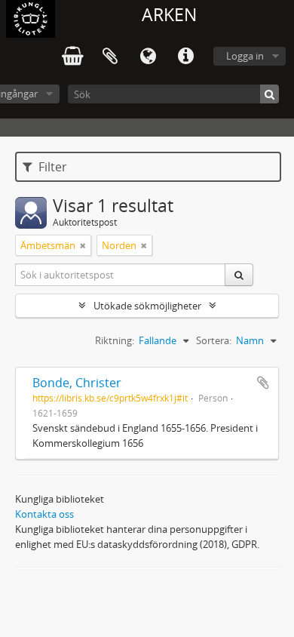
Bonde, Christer (76, 382)
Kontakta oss (44, 514)
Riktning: (114, 340)
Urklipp (110, 56)
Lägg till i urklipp (263, 382)
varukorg (72, 56)
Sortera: (213, 340)
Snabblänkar (185, 56)
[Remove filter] (83, 245)
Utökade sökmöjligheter (147, 305)
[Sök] (269, 94)
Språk (148, 56)
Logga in (245, 56)
